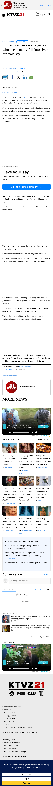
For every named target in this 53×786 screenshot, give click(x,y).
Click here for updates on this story (16, 92)
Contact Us (6, 710)
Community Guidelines (11, 707)
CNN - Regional (25, 367)
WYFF (26, 97)
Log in (40, 574)
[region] (26, 606)
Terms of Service (9, 724)
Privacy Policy (8, 721)
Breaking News (8, 740)
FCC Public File (8, 718)
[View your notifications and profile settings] (48, 589)
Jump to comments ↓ (10, 376)
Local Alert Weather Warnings (14, 751)
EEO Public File (8, 713)
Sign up (46, 574)
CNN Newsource (10, 68)
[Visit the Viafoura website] (45, 637)
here (6, 565)
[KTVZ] (17, 14)
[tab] (9, 589)
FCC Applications (9, 715)
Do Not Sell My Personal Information (17, 727)
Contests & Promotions (11, 743)
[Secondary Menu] (5, 15)
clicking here (10, 558)
